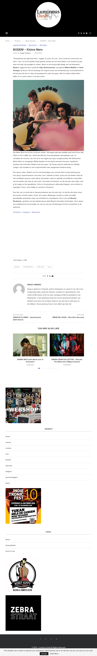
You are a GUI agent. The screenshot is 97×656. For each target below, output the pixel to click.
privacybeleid (10, 545)
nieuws (8, 442)
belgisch (9, 471)
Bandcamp (36, 212)
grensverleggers (12, 477)
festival (8, 460)
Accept (44, 654)
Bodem (17, 267)
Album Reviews (30, 41)
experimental (28, 267)
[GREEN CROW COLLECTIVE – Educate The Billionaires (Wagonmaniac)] (67, 345)
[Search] (90, 33)
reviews (8, 448)
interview (9, 466)
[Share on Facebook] (47, 276)
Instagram (26, 212)
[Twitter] (81, 33)
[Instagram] (84, 33)
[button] (16, 351)
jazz (49, 267)
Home (8, 41)
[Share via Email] (52, 276)
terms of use (10, 551)
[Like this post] (45, 276)
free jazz (40, 267)
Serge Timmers (25, 53)
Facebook (17, 212)
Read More (54, 653)
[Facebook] (78, 33)
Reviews (17, 41)
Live (7, 454)
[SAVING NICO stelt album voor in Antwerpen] (30, 345)
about (8, 483)
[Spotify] (86, 33)
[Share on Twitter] (50, 276)
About (8, 539)
